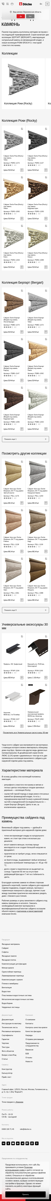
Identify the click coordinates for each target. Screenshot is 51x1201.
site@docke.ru (25, 1129)
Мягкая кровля (8, 968)
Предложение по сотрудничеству (15, 1158)
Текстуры (5, 1047)
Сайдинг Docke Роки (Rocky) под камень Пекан (13, 206)
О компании (30, 1020)
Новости (29, 1061)
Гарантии (5, 1039)
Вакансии (29, 1050)
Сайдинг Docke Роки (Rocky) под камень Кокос (13, 255)
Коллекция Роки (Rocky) (19, 120)
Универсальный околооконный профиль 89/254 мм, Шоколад (36, 714)
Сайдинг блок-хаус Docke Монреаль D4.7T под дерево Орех (13, 588)
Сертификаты (7, 1035)
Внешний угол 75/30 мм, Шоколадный (36, 665)
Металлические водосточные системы (18, 999)
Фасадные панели (9, 956)
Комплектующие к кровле (12, 980)
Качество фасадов (33, 1031)
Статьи (5, 1059)
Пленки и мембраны (10, 984)
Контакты (29, 1023)
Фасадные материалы (11, 944)
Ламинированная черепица (13, 976)
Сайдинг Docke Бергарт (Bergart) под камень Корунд (12, 368)
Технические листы (10, 1027)
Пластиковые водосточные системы (17, 995)
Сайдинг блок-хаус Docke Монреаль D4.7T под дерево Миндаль (37, 588)
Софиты (5, 952)
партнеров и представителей (30, 911)
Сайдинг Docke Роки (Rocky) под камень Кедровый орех (37, 206)
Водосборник (7, 1003)
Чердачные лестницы (11, 1007)
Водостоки (6, 991)
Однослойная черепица (11, 972)
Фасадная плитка (9, 960)
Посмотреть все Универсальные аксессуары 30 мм (25, 733)
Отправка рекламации (35, 1039)
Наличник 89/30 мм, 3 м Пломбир (12, 714)
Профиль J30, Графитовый (13, 664)
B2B (27, 1054)
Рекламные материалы (11, 1031)
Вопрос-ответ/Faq (9, 1055)
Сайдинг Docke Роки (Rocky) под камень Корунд (37, 158)
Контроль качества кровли (36, 1027)
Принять (25, 1194)
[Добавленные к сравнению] (7, 3)
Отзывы (29, 1058)
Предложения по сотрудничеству (32, 1044)
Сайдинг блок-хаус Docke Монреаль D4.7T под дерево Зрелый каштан (13, 491)
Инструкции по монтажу (11, 1023)
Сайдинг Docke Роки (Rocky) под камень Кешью (37, 255)
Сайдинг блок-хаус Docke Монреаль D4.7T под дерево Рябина (13, 539)
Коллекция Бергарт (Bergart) (22, 282)
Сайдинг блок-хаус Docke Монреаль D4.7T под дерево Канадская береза (37, 491)
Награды (29, 1035)
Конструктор (7, 1069)
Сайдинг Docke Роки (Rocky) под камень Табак (13, 158)
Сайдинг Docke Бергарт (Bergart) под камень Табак (36, 320)
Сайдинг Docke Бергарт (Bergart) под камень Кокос (36, 417)
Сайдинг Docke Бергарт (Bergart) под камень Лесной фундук (12, 320)
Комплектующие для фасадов (14, 964)
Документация (8, 1020)
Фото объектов (8, 1051)
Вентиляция (7, 987)
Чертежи (5, 1043)
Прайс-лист (6, 1077)
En (41, 4)
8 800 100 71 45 (8, 1129)
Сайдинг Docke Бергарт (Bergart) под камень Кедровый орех (12, 417)
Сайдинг (5, 948)
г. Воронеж (19, 1102)
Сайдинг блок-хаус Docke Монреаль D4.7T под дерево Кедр (37, 539)
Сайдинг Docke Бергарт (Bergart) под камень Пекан (36, 368)
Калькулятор (7, 1073)
